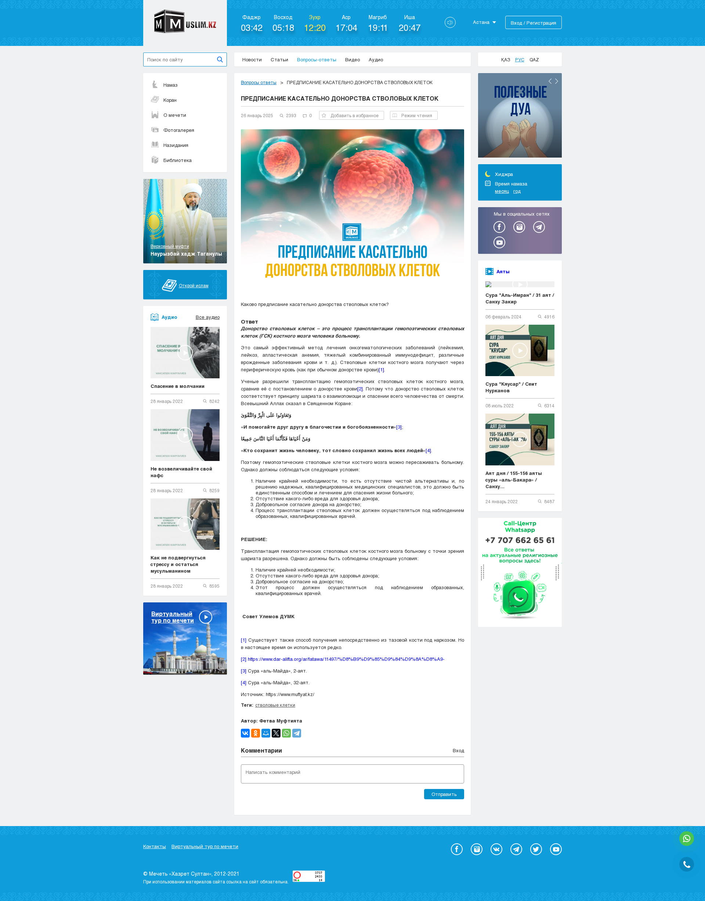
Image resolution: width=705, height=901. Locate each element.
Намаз (170, 85)
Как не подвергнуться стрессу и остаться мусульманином (178, 564)
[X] (276, 733)
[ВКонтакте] (245, 733)
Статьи (279, 59)
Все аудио (208, 317)
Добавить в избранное (354, 115)
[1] (381, 369)
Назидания (175, 145)
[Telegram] (296, 733)
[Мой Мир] (265, 733)
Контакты (154, 846)
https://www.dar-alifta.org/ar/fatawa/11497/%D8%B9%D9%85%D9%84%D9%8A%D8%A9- (348, 659)
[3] (399, 427)
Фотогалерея (178, 130)
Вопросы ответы (258, 82)
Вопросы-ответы (316, 59)
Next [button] (557, 81)
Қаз (505, 59)
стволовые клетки (275, 704)
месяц (502, 191)
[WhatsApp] (286, 733)
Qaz (534, 59)
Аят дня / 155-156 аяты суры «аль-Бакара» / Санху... (513, 479)
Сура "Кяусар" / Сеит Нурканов (511, 387)
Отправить (444, 794)
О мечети (174, 115)
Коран (170, 100)
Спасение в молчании (178, 386)
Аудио (376, 59)
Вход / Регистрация (533, 23)
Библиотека (177, 160)
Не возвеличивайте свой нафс (181, 472)
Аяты (503, 271)
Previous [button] (550, 81)
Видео (352, 59)
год (517, 191)
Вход (458, 750)
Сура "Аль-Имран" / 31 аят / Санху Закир (519, 298)
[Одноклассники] (255, 733)
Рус (519, 59)
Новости (252, 59)
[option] (520, 116)
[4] (428, 450)
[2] (360, 389)
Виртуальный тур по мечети (204, 846)
